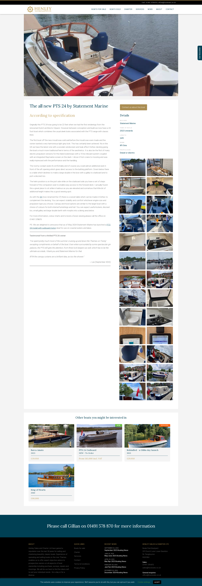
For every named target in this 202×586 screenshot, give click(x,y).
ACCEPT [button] (157, 582)
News (150, 9)
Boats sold (115, 9)
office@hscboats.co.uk (151, 575)
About (159, 9)
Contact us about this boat (133, 107)
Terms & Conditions (82, 564)
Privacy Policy (79, 568)
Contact (170, 9)
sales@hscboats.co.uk (151, 568)
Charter (128, 9)
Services (140, 9)
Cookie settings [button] (144, 582)
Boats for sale (99, 9)
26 (41, 197)
